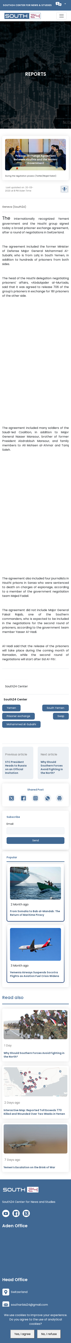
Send (35, 840)
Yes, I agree (22, 1334)
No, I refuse (49, 1334)
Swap (61, 716)
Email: (10, 824)
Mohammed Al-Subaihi (21, 724)
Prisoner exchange (18, 716)
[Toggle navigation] (61, 15)
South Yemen (55, 708)
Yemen (11, 708)
